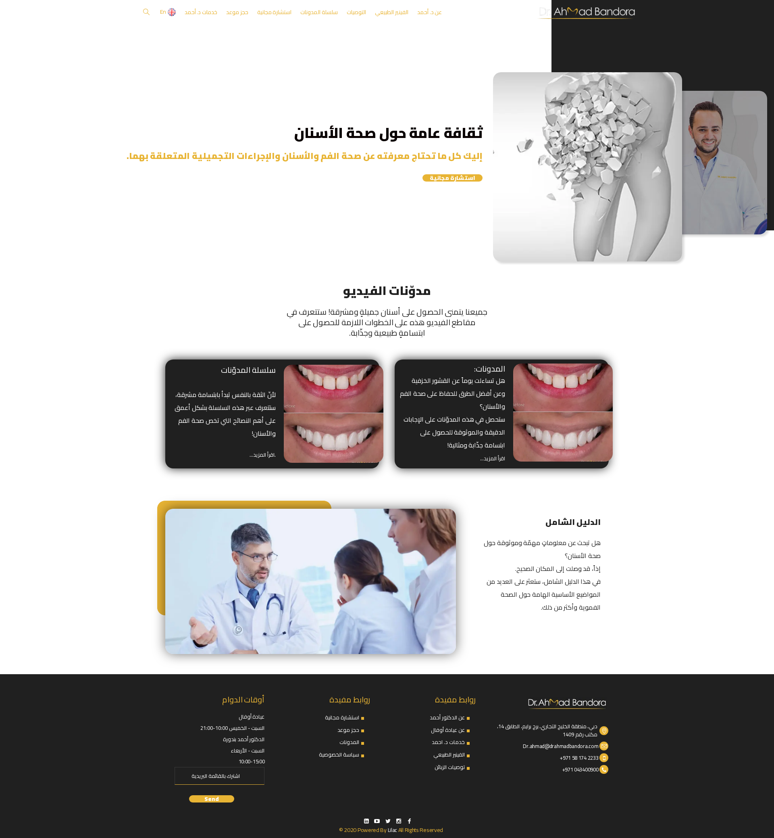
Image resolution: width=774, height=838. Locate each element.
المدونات (349, 742)
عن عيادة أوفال (447, 730)
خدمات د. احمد (448, 742)
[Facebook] (409, 821)
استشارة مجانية (452, 178)
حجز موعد (348, 730)
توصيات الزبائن (450, 767)
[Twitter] (387, 821)
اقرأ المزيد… (492, 458)
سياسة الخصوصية (339, 754)
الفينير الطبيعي (449, 754)
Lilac (392, 830)
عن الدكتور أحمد (447, 717)
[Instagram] (398, 821)
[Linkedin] (366, 821)
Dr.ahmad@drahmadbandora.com (560, 746)
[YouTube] (376, 821)
